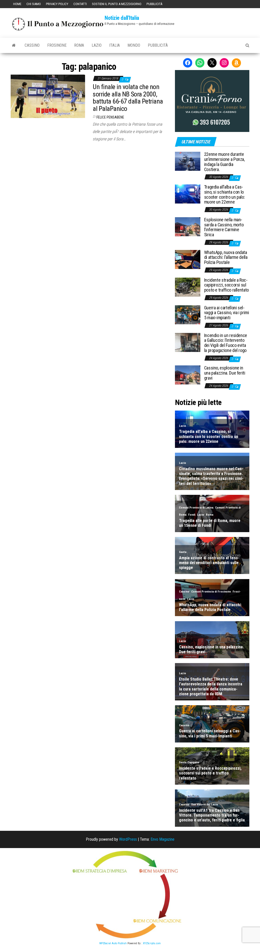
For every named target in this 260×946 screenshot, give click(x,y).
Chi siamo (33, 4)
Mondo (133, 45)
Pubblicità (154, 4)
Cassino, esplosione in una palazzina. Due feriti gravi (224, 373)
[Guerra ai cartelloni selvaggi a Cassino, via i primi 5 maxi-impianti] (187, 314)
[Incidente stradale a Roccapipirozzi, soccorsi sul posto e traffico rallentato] (187, 286)
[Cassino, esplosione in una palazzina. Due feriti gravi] (187, 374)
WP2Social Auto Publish (113, 943)
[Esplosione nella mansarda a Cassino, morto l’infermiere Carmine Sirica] (187, 226)
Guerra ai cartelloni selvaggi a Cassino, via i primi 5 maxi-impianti (226, 312)
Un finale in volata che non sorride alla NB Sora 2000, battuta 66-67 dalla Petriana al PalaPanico (128, 97)
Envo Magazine (162, 839)
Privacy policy (57, 4)
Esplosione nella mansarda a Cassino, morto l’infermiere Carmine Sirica (224, 227)
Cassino (32, 45)
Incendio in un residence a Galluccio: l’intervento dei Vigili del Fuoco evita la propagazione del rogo (225, 343)
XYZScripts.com (152, 943)
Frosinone (57, 45)
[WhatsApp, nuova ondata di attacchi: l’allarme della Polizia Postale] (187, 259)
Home (17, 4)
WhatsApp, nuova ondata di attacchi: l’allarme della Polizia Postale (226, 257)
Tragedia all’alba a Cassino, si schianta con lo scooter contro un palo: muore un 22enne (224, 194)
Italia (114, 45)
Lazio (97, 45)
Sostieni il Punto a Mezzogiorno (116, 4)
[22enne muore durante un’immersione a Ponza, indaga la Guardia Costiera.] (187, 161)
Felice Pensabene (110, 117)
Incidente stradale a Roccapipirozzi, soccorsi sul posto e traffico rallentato (226, 285)
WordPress (128, 839)
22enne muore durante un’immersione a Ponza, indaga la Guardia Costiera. (224, 161)
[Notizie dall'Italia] (14, 45)
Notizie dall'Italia (122, 18)
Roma (79, 45)
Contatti (80, 4)
